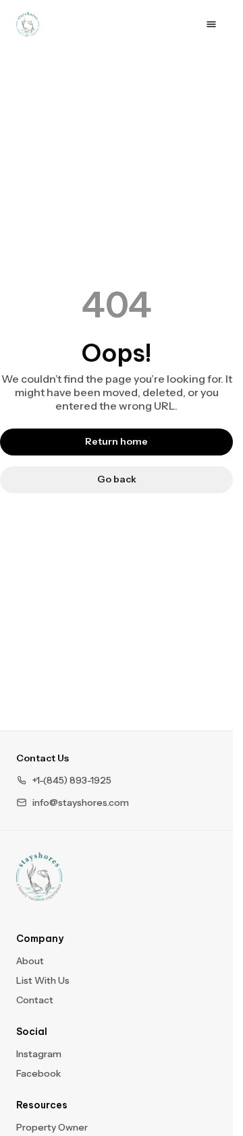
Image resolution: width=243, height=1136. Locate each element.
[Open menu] (211, 24)
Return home (116, 441)
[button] (63, 780)
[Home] (39, 876)
